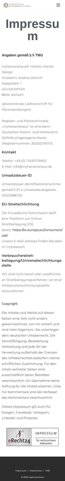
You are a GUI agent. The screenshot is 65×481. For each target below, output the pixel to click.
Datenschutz (36, 470)
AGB (47, 470)
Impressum (20, 470)
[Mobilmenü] (58, 5)
